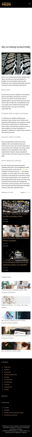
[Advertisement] (16, 25)
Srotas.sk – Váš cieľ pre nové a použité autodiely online (15, 215)
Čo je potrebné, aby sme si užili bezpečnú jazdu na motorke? (15, 263)
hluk (20, 171)
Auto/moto (27, 192)
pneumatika (24, 169)
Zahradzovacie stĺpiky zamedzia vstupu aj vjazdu (16, 239)
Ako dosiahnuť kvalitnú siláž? (11, 351)
